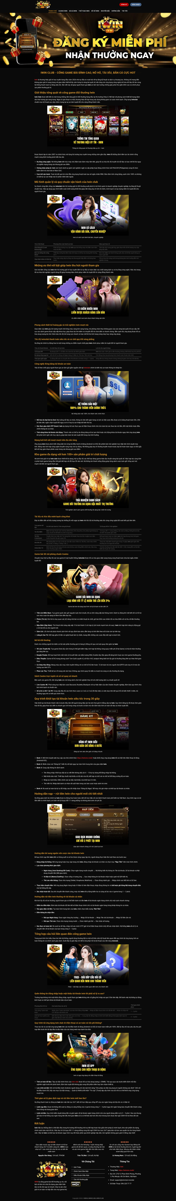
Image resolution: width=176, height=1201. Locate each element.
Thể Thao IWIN (84, 11)
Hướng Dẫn (116, 11)
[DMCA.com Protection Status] (75, 1184)
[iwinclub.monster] (45, 4)
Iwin (121, 1167)
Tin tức (125, 11)
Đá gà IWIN (73, 11)
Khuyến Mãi (105, 11)
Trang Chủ (52, 11)
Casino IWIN (62, 11)
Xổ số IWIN (95, 11)
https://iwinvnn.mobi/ (85, 758)
